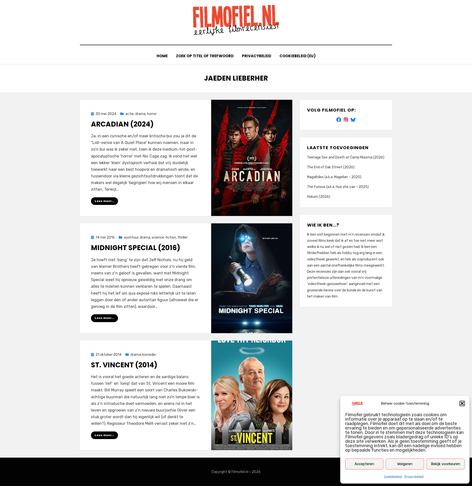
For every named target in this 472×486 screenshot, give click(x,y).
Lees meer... (104, 201)
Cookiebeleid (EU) (298, 55)
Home (162, 55)
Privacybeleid (414, 476)
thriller (182, 237)
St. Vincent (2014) (124, 365)
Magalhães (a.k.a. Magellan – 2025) (334, 177)
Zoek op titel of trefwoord (205, 55)
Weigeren (405, 464)
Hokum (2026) (318, 197)
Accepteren (364, 464)
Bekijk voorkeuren (445, 464)
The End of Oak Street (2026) (330, 167)
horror (152, 114)
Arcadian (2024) (122, 124)
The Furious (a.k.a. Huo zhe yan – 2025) (338, 187)
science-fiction (164, 237)
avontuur (131, 237)
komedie (149, 355)
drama (140, 114)
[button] (462, 403)
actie (129, 114)
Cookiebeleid (393, 476)
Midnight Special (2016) (135, 248)
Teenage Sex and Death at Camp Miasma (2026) (345, 157)
